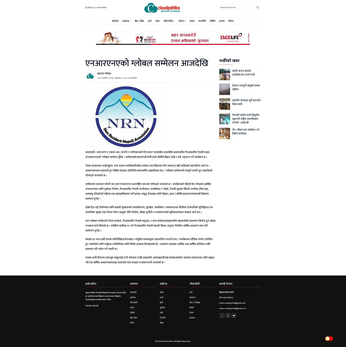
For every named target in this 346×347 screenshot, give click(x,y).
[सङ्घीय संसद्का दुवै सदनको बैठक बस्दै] (224, 104)
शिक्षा (162, 323)
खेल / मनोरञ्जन (194, 302)
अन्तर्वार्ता (133, 292)
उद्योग (162, 292)
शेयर (157, 21)
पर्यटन (182, 21)
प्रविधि (212, 21)
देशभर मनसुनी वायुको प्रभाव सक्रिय (246, 87)
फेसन (191, 312)
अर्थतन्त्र (126, 21)
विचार (231, 21)
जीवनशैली (168, 21)
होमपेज (115, 21)
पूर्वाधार (162, 307)
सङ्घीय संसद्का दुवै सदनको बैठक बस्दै (246, 102)
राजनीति (202, 21)
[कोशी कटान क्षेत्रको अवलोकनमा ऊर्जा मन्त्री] (224, 74)
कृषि (161, 302)
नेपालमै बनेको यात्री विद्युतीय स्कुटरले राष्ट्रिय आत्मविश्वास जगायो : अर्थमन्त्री (246, 119)
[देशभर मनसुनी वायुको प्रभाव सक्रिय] (224, 89)
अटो (150, 21)
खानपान (192, 297)
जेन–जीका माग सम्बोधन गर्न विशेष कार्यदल (245, 132)
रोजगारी (163, 318)
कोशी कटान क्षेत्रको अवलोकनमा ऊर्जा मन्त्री (243, 73)
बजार (192, 21)
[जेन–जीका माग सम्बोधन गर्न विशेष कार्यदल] (224, 133)
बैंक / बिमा (139, 21)
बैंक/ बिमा (133, 318)
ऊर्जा (161, 297)
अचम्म (222, 21)
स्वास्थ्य (192, 318)
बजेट (161, 312)
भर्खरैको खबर (229, 60)
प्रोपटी (191, 307)
